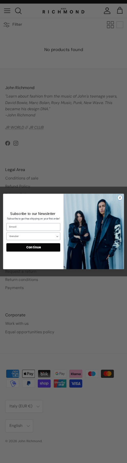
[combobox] (32, 236)
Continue (33, 247)
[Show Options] (57, 236)
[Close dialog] (120, 198)
